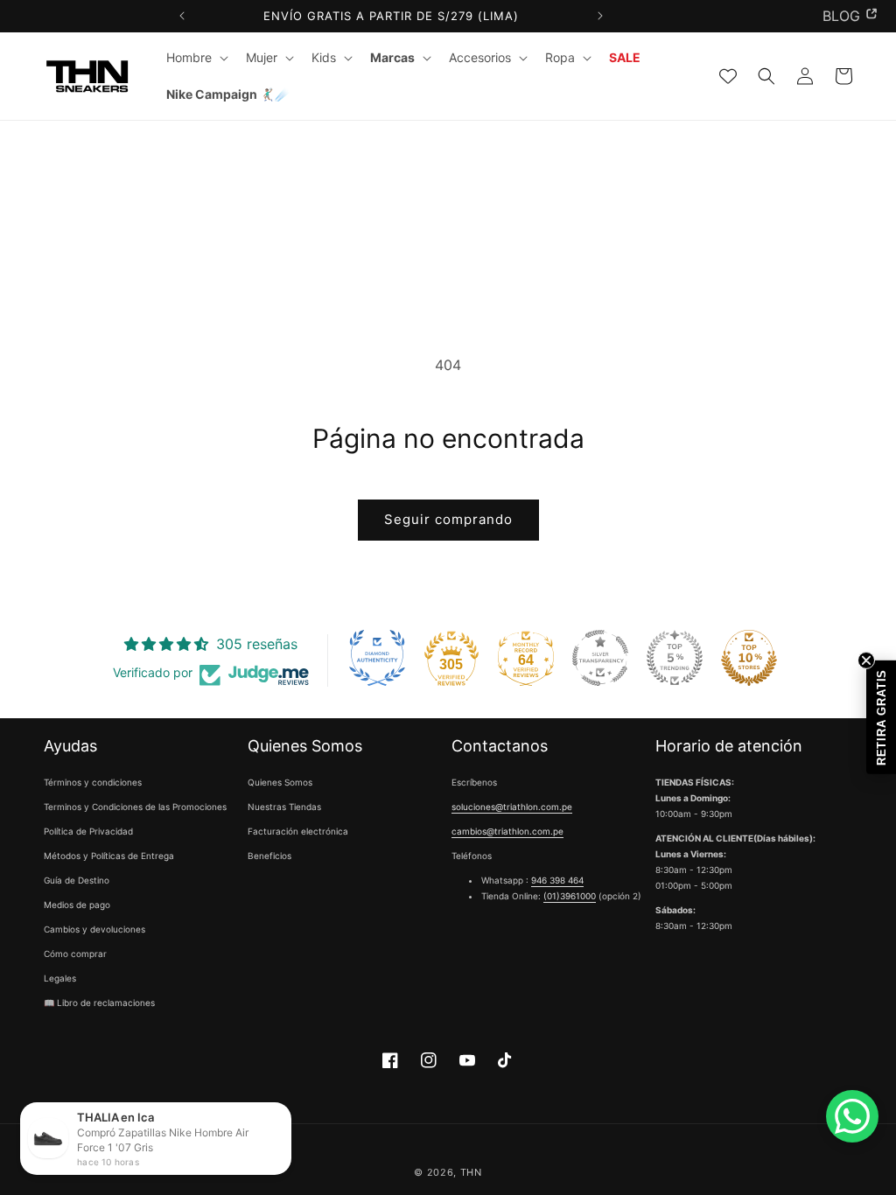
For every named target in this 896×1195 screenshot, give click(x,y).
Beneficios (269, 855)
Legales (60, 978)
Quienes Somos (280, 782)
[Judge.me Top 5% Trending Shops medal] (675, 658)
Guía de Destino (76, 880)
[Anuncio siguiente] (599, 16)
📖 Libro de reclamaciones (99, 1002)
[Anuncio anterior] (182, 16)
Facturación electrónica (298, 831)
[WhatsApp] (852, 1116)
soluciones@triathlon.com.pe (512, 806)
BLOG (841, 16)
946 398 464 (557, 880)
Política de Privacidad (88, 831)
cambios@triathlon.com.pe (508, 831)
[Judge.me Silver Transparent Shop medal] (600, 658)
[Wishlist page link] (728, 76)
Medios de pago (77, 904)
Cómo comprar (75, 953)
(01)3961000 (569, 896)
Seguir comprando (448, 519)
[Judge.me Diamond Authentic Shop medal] (377, 658)
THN (471, 1172)
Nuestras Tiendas (284, 806)
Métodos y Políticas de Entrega (109, 855)
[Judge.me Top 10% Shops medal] (749, 658)
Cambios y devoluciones (94, 929)
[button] (195, 57)
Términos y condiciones (93, 782)
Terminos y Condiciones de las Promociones (135, 806)
